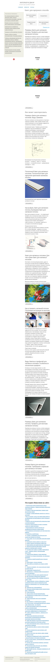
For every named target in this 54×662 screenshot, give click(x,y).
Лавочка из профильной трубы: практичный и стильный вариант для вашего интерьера (37, 637)
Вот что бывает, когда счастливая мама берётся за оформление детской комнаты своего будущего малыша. (37, 518)
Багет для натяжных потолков (43, 22)
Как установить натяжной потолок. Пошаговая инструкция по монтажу (37, 309)
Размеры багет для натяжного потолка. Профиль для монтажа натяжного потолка (36, 424)
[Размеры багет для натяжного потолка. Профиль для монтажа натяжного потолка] (37, 449)
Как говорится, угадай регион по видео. (36, 601)
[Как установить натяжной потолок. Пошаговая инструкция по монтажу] (37, 319)
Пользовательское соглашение (28, 657)
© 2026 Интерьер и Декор (9, 657)
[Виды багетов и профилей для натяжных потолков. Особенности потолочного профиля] (37, 406)
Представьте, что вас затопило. (34, 562)
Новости (26, 7)
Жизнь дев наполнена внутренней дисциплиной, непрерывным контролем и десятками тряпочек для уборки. (35, 617)
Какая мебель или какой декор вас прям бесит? (38, 545)
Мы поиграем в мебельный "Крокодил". (36, 576)
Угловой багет (43, 15)
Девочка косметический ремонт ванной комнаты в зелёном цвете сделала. (35, 547)
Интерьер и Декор (27, 2)
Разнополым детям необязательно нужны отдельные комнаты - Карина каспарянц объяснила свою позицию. (37, 507)
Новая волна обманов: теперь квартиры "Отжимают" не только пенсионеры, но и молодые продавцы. (37, 556)
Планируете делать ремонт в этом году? (36, 542)
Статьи (32, 7)
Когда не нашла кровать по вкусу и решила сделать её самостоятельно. (36, 525)
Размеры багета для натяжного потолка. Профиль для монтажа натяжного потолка (36, 32)
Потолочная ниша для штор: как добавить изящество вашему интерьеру (36, 646)
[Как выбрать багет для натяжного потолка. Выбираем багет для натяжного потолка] (37, 242)
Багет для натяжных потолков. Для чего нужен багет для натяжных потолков (37, 257)
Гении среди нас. (31, 592)
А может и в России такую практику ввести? (37, 575)
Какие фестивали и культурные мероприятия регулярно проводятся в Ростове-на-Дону (37, 621)
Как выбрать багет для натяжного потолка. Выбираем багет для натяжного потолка (36, 210)
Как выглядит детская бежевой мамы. (36, 593)
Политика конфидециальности (25, 659)
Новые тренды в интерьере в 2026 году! (36, 543)
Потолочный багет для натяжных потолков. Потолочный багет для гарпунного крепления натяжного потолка (36, 174)
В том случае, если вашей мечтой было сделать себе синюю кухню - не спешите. (37, 603)
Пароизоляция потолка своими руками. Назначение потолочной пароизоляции (13, 51)
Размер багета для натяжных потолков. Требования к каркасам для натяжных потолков (36, 467)
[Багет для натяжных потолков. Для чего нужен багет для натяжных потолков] (37, 293)
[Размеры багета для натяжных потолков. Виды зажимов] (37, 148)
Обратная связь (37, 657)
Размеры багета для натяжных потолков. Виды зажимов (35, 117)
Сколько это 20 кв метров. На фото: (13, 32)
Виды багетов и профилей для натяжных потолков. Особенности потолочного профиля (37, 363)
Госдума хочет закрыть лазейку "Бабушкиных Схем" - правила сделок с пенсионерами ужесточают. (37, 551)
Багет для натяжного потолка (31, 15)
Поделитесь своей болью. (32, 534)
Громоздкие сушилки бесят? (33, 570)
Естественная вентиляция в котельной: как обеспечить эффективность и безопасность (36, 610)
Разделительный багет (31, 22)
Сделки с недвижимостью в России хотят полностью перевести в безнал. (36, 536)
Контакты (21, 657)
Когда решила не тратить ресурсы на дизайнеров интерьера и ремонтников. (34, 528)
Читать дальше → (29, 107)
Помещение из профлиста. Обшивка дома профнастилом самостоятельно (12, 28)
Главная (20, 7)
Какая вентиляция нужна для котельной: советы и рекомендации (35, 607)
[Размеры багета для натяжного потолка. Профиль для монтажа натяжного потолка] (37, 77)
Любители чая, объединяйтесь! (34, 587)
